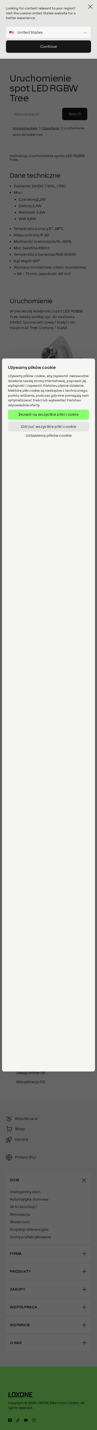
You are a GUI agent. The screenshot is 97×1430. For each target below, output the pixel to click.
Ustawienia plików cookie (49, 436)
